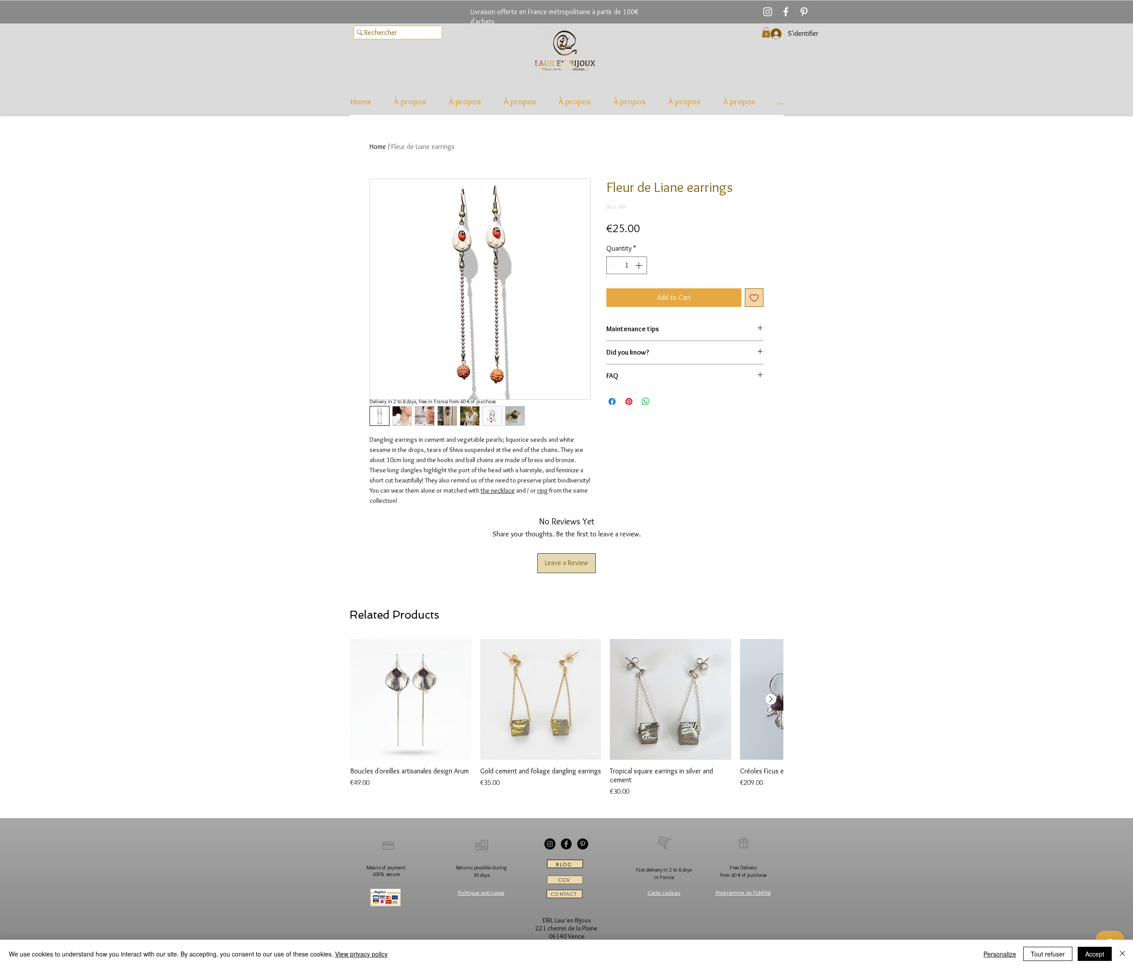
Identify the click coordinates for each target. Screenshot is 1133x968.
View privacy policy (361, 953)
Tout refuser (1048, 953)
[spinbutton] (626, 265)
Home (378, 146)
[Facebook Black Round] (566, 843)
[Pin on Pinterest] (629, 401)
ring (542, 490)
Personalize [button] (999, 953)
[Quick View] (410, 699)
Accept (1094, 953)
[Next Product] (771, 699)
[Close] (1122, 954)
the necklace (498, 490)
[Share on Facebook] (612, 401)
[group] (566, 718)
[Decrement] (614, 265)
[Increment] (639, 265)
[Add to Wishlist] (754, 297)
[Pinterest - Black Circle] (582, 843)
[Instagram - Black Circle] (549, 843)
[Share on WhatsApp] (645, 401)
